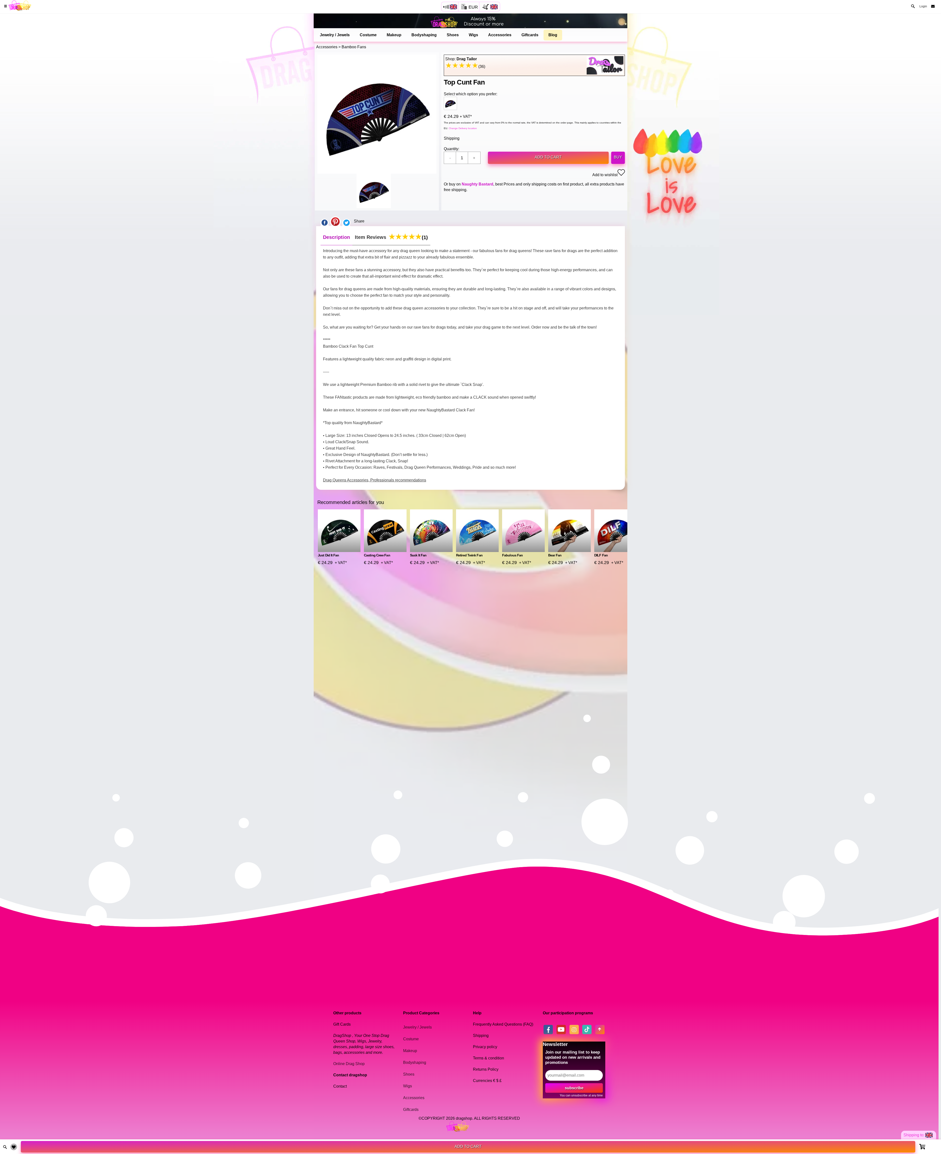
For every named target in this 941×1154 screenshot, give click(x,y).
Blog (552, 35)
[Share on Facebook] (324, 221)
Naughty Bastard (477, 184)
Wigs (473, 35)
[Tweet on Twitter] (346, 221)
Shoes (453, 35)
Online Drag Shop (349, 1064)
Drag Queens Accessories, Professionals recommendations (374, 480)
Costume (368, 35)
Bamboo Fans (354, 47)
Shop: (461, 59)
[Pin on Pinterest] (335, 221)
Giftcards (529, 35)
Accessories (499, 35)
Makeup (394, 35)
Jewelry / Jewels (335, 35)
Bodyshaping (424, 35)
